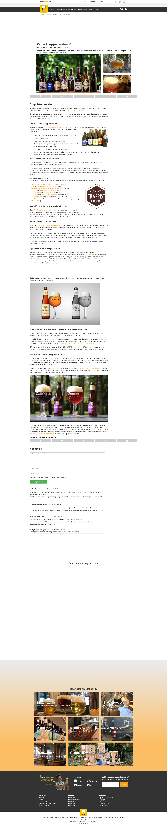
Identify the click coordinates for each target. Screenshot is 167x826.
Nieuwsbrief (103, 805)
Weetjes (55, 14)
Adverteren (92, 1)
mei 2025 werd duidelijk (93, 368)
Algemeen (48, 14)
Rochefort (34, 188)
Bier (52, 9)
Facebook (91, 255)
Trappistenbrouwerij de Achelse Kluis (49, 225)
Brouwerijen (82, 9)
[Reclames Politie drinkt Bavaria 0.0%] (83, 577)
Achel (31, 225)
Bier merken (72, 798)
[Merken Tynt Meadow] (100, 639)
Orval (32, 186)
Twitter (79, 786)
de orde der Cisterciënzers (77, 110)
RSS (91, 786)
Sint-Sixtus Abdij (48, 193)
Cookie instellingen (44, 805)
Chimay (33, 184)
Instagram (93, 781)
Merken (74, 9)
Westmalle (34, 190)
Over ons (41, 798)
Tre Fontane (35, 197)
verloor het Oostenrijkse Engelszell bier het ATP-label (76, 343)
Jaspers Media (92, 822)
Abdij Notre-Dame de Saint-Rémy (51, 188)
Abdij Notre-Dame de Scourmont (49, 184)
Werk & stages (42, 801)
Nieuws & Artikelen (63, 9)
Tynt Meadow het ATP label (43, 210)
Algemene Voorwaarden (106, 798)
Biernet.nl (73, 822)
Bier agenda (72, 805)
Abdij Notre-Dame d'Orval (46, 186)
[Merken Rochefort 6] (134, 639)
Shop (97, 9)
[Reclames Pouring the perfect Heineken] (128, 577)
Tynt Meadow (35, 199)
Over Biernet (100, 1)
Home (42, 14)
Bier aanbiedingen (74, 800)
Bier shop (71, 803)
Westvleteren (35, 193)
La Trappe (84, 116)
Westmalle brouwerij (48, 190)
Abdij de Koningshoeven (49, 195)
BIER (42, 1)
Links (100, 801)
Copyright (102, 800)
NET (46, 1)
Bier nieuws (72, 801)
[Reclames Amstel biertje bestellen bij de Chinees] (67, 639)
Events (90, 9)
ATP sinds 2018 (35, 201)
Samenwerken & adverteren (47, 803)
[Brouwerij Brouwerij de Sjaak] (128, 608)
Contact (85, 1)
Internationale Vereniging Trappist (58, 127)
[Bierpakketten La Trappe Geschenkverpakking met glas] (83, 608)
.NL (49, 1)
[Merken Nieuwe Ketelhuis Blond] (33, 639)
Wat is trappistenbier (64, 14)
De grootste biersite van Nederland (61, 2)
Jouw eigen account (105, 803)
